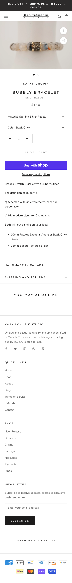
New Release (13, 431)
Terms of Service (15, 397)
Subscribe (20, 520)
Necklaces (11, 458)
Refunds (10, 403)
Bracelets (10, 438)
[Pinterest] (33, 348)
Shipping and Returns (25, 277)
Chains (9, 445)
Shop (8, 377)
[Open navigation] (6, 16)
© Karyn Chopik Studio (36, 540)
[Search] (59, 16)
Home (8, 370)
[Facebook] (6, 348)
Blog (8, 390)
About (9, 383)
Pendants (11, 464)
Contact (9, 410)
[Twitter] (15, 348)
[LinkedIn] (43, 348)
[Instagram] (24, 348)
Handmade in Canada (24, 265)
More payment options (36, 174)
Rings (8, 471)
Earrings (10, 451)
